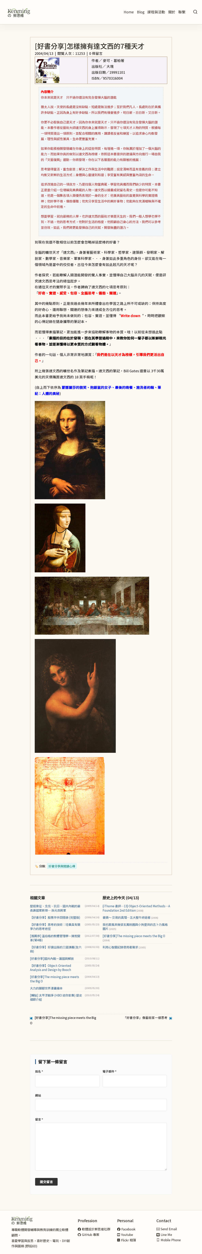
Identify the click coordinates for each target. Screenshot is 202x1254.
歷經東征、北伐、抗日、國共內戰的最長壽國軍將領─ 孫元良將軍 (55, 908)
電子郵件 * (109, 1071)
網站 (38, 1095)
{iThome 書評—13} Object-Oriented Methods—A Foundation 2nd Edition (136, 908)
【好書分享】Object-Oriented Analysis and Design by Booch (50, 967)
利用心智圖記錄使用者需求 (124, 947)
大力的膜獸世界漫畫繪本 (46, 988)
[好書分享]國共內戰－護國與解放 (52, 958)
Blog (140, 11)
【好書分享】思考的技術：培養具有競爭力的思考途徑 (55, 926)
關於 (171, 11)
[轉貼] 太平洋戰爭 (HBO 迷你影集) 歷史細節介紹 (56, 997)
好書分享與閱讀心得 (62, 866)
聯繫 (181, 11)
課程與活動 (156, 11)
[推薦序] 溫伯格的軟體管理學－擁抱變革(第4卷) (55, 938)
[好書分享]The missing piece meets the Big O (54, 979)
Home (129, 11)
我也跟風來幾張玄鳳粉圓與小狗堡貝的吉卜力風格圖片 (135, 926)
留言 (39, 1119)
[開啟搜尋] (195, 12)
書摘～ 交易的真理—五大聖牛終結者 (130, 917)
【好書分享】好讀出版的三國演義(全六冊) (55, 949)
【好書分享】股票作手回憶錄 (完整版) (55, 917)
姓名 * (39, 1071)
